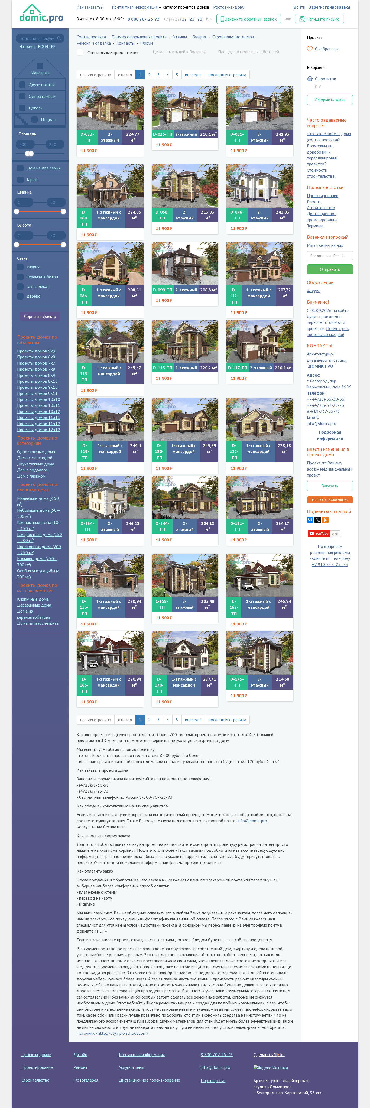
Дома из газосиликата (38, 623)
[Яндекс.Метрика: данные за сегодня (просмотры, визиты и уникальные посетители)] (271, 1068)
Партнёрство (213, 1080)
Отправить (330, 269)
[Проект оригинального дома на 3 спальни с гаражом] (110, 419)
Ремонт (314, 201)
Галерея (200, 36)
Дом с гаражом (31, 476)
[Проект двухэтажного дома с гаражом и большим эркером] (185, 497)
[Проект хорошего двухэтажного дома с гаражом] (185, 108)
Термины (315, 226)
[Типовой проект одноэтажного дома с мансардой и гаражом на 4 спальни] (110, 341)
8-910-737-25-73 (323, 411)
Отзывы (179, 36)
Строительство (321, 207)
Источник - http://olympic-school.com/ (112, 1033)
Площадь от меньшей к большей (248, 51)
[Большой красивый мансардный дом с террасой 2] (185, 653)
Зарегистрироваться (329, 7)
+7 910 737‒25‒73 (330, 564)
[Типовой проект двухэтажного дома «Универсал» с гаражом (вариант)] (259, 341)
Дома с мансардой (34, 457)
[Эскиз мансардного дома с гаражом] (259, 419)
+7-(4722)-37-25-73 (325, 405)
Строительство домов (233, 36)
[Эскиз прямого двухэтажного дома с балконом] (185, 575)
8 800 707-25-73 (217, 1054)
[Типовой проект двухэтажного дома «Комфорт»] (259, 186)
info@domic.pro (252, 820)
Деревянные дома (34, 605)
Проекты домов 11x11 (38, 417)
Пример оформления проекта (139, 36)
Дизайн (80, 1054)
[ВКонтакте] (310, 520)
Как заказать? (90, 7)
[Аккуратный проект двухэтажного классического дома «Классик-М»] (110, 497)
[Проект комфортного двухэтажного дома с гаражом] (110, 108)
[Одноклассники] (325, 520)
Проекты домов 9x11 (37, 393)
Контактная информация (135, 7)
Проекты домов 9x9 (36, 351)
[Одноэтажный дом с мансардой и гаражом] (185, 419)
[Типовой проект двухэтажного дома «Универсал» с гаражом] (185, 341)
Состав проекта (91, 36)
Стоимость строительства (321, 173)
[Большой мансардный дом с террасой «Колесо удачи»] (110, 575)
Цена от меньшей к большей (179, 51)
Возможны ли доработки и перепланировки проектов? (322, 155)
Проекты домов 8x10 (37, 381)
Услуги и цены (131, 1067)
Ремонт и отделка (94, 43)
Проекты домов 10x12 (38, 411)
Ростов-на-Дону (228, 7)
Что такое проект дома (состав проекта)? (329, 136)
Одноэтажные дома (36, 451)
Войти (299, 7)
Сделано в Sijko (269, 1054)
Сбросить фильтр (40, 316)
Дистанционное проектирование (322, 216)
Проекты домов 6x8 (36, 357)
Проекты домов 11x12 (38, 423)
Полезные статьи (325, 187)
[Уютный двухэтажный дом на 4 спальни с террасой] (259, 497)
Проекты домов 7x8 (36, 369)
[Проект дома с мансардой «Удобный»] (110, 263)
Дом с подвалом (32, 470)
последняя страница (227, 74)
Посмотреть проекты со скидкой (328, 331)
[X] (317, 520)
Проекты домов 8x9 (36, 375)
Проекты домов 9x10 (37, 387)
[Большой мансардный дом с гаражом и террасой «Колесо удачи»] (259, 575)
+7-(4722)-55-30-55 (326, 399)
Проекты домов (36, 1054)
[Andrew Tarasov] (324, 533)
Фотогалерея (85, 1080)
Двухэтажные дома (35, 464)
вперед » (193, 74)
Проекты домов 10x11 (38, 405)
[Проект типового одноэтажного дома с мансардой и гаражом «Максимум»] (259, 263)
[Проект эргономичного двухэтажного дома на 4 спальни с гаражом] (259, 653)
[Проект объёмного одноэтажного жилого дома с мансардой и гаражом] (110, 186)
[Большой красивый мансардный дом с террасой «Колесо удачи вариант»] (110, 653)
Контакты (125, 43)
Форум (146, 43)
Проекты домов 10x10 (38, 399)
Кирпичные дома (33, 599)
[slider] (27, 153)
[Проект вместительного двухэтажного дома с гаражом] (259, 108)
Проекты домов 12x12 (38, 429)
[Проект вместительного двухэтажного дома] (185, 186)
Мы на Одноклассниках (330, 500)
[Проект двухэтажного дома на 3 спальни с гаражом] (185, 263)
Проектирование (322, 195)
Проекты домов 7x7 (36, 363)
